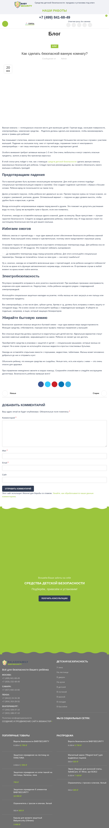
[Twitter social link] (48, 384)
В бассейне (62, 706)
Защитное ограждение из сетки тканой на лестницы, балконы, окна (32, 773)
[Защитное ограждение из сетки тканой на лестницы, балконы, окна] (6, 777)
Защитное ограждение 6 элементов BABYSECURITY (30, 790)
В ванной (61, 697)
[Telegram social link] (90, 25)
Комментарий (9, 417)
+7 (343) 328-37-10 (11, 710)
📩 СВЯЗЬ (29, 24)
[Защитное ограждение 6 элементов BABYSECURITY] (6, 793)
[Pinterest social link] (74, 25)
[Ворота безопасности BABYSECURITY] (6, 744)
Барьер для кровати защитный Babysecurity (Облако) (27, 819)
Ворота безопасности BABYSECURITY (31, 741)
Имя (5, 450)
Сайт (4, 475)
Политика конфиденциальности (17, 718)
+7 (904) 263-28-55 (11, 701)
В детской (61, 687)
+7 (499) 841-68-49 (11, 678)
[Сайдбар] (3, 251)
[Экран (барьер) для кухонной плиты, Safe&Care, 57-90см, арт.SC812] (61, 772)
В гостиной (62, 692)
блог (54, 46)
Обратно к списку (54, 393)
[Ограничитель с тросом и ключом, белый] (6, 807)
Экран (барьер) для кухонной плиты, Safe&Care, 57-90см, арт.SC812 (85, 770)
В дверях (61, 677)
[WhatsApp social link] (79, 25)
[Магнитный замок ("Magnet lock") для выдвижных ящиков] (61, 758)
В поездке (61, 702)
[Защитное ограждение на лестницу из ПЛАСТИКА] (6, 760)
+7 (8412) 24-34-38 (11, 698)
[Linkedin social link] (61, 384)
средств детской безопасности (62, 161)
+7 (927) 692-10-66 (11, 690)
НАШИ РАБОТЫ (54, 10)
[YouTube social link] (68, 25)
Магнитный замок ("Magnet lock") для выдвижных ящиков (85, 756)
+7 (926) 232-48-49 (11, 681)
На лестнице (62, 672)
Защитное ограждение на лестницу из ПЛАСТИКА (31, 756)
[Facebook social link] (41, 384)
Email (5, 462)
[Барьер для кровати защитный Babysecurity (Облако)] (6, 821)
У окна (60, 667)
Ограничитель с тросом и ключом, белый (32, 803)
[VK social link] (84, 25)
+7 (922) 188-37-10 (11, 713)
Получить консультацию (54, 598)
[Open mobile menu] (5, 24)
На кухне (61, 682)
